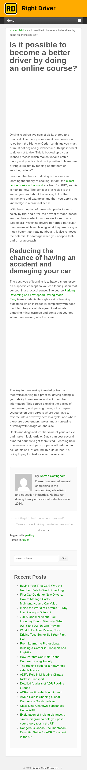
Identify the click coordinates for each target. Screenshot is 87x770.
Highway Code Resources (45, 768)
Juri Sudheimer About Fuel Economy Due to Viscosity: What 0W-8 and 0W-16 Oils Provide (41, 621)
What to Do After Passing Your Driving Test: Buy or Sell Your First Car (42, 634)
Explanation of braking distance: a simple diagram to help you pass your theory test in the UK (42, 719)
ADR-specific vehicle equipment (41, 692)
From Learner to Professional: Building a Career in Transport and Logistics (43, 648)
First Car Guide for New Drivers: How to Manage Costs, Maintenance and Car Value (41, 599)
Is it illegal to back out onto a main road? (39, 518)
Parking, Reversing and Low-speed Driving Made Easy (43, 295)
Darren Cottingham (52, 475)
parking (29, 535)
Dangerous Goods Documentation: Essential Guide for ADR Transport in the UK (43, 732)
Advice (22, 30)
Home (13, 30)
